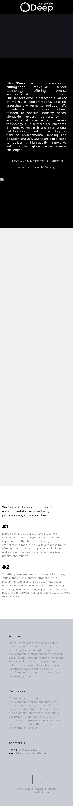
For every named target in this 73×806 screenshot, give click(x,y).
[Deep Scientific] (36, 7)
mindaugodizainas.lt (36, 792)
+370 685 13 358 (27, 749)
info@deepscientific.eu (31, 753)
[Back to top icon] (36, 779)
